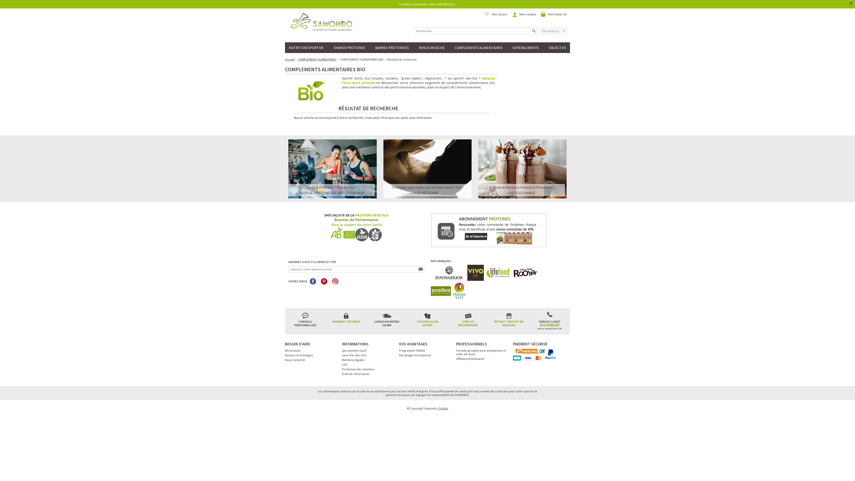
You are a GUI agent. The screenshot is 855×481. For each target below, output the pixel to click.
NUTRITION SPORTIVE (306, 47)
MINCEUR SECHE (432, 47)
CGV (344, 365)
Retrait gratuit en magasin (508, 323)
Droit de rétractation (355, 374)
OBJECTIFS (557, 47)
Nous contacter (295, 360)
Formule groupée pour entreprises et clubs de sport (481, 352)
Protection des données (358, 369)
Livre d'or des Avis (354, 355)
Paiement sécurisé (346, 321)
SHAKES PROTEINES (349, 47)
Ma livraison (293, 351)
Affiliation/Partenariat (470, 359)
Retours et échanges (299, 355)
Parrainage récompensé (415, 355)
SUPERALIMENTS (526, 47)
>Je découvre (426, 193)
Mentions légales (353, 360)
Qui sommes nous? (354, 351)
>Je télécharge (521, 193)
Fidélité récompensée (468, 323)
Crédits (443, 408)
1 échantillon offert (427, 323)
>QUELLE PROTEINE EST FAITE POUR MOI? (332, 193)
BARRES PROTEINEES (392, 47)
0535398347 (549, 325)
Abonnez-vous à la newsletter (312, 262)
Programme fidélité (412, 351)
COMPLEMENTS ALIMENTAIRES (479, 47)
